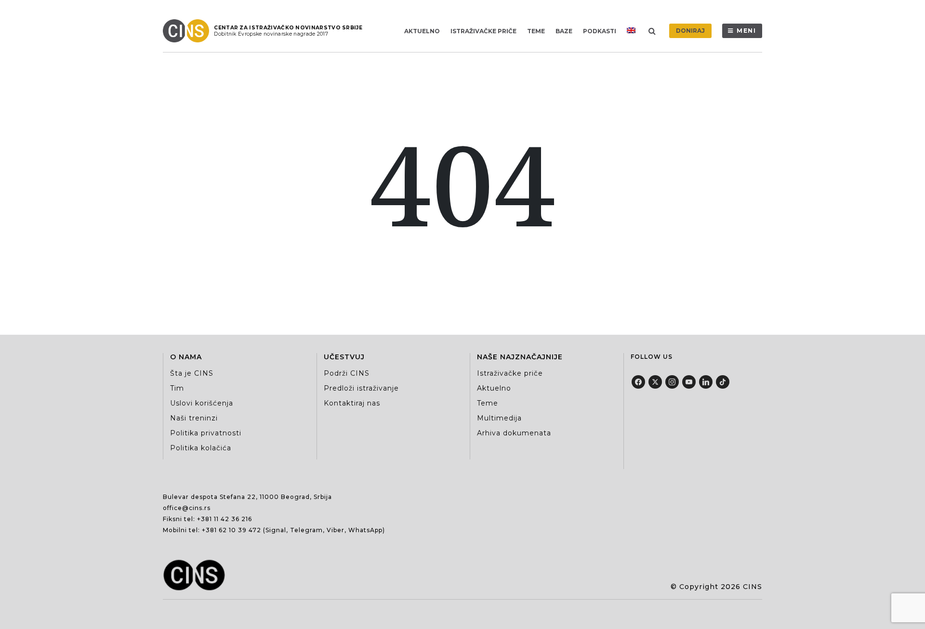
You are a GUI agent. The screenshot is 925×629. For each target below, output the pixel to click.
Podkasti (599, 31)
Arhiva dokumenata (514, 433)
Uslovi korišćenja (201, 403)
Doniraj (690, 30)
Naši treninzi (194, 418)
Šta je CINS (191, 373)
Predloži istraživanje (361, 388)
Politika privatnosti (205, 433)
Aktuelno (422, 31)
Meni (746, 30)
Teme (536, 31)
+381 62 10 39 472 (231, 530)
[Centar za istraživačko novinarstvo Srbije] (188, 30)
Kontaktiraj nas (352, 403)
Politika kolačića (200, 448)
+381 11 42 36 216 (224, 519)
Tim (177, 388)
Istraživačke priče (483, 31)
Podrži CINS (347, 373)
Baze (563, 31)
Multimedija (499, 418)
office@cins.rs (187, 507)
